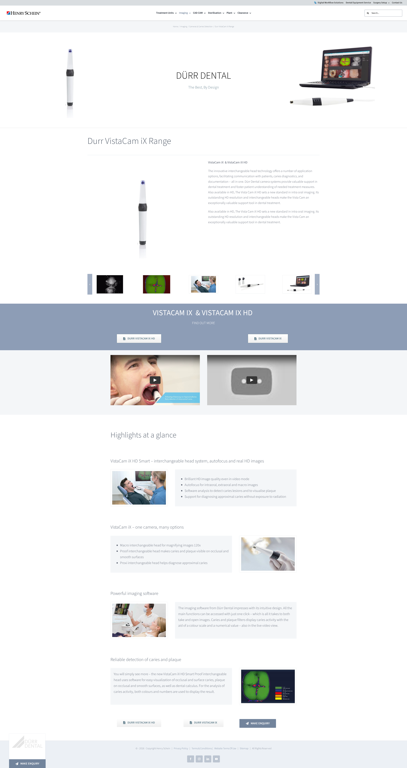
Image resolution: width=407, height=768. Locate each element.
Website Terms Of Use (225, 748)
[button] (89, 284)
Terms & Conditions (202, 748)
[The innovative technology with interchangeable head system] (297, 277)
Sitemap (244, 748)
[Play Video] (155, 380)
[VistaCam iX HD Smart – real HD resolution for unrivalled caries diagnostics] (250, 277)
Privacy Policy (181, 748)
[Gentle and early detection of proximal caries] (156, 277)
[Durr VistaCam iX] (109, 277)
